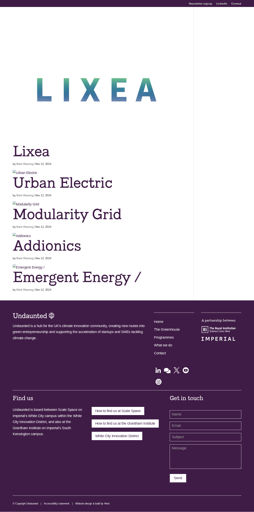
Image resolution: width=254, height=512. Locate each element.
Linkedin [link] (221, 3)
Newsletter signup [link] (200, 3)
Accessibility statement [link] (56, 503)
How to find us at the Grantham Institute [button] (125, 423)
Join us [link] (199, 16)
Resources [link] (218, 16)
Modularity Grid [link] (67, 214)
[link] (42, 16)
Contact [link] (236, 3)
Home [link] (158, 322)
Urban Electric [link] (62, 183)
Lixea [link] (31, 151)
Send (178, 478)
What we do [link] (163, 345)
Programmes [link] (160, 16)
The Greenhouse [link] (167, 329)
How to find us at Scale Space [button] (118, 411)
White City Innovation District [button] (117, 436)
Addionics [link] (47, 246)
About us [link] (118, 16)
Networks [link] (182, 16)
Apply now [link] (138, 16)
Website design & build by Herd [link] (92, 503)
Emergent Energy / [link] (76, 277)
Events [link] (236, 16)
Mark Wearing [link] (24, 163)
